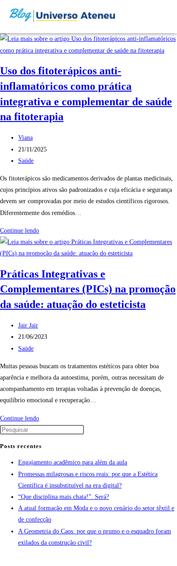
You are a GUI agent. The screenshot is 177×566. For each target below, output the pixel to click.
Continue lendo (22, 230)
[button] (143, 16)
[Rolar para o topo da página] (2, 560)
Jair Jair (28, 325)
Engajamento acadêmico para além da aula (72, 462)
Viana (25, 137)
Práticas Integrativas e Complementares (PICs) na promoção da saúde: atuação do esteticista (88, 289)
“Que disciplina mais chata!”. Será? (63, 496)
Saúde (26, 160)
